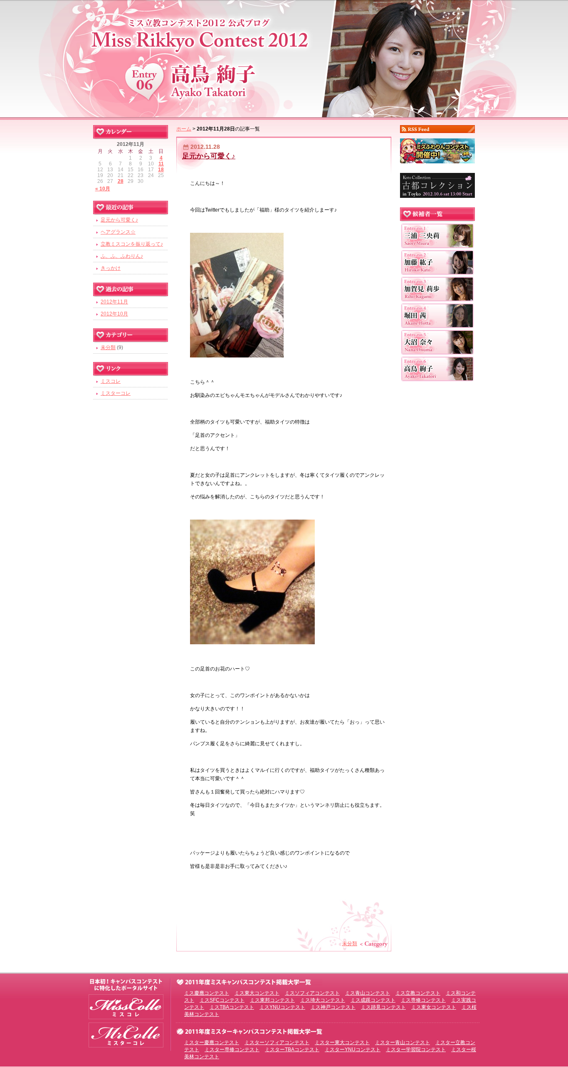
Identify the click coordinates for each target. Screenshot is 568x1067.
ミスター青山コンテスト (402, 1042)
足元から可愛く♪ (208, 156)
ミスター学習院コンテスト (416, 1049)
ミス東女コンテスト (433, 1007)
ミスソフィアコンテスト (312, 993)
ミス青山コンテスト (367, 993)
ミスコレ (111, 381)
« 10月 (102, 189)
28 (120, 181)
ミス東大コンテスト (257, 993)
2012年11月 (114, 302)
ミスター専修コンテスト (232, 1049)
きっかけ (111, 268)
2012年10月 (114, 314)
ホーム (183, 129)
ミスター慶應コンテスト (211, 1042)
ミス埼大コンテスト (322, 1000)
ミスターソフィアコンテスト (276, 1042)
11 (161, 164)
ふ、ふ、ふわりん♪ (122, 256)
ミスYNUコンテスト (282, 1007)
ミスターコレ (116, 393)
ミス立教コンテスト (417, 993)
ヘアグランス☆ (118, 232)
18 (161, 169)
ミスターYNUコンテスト (352, 1049)
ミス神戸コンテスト (333, 1007)
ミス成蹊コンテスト (373, 1000)
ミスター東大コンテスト (342, 1042)
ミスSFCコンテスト (222, 1000)
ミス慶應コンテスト (206, 993)
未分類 (349, 943)
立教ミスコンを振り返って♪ (132, 244)
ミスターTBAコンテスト (292, 1049)
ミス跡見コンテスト (383, 1007)
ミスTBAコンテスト (232, 1007)
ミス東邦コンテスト (272, 1000)
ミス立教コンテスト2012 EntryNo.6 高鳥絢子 (284, 57)
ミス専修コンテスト (423, 1000)
